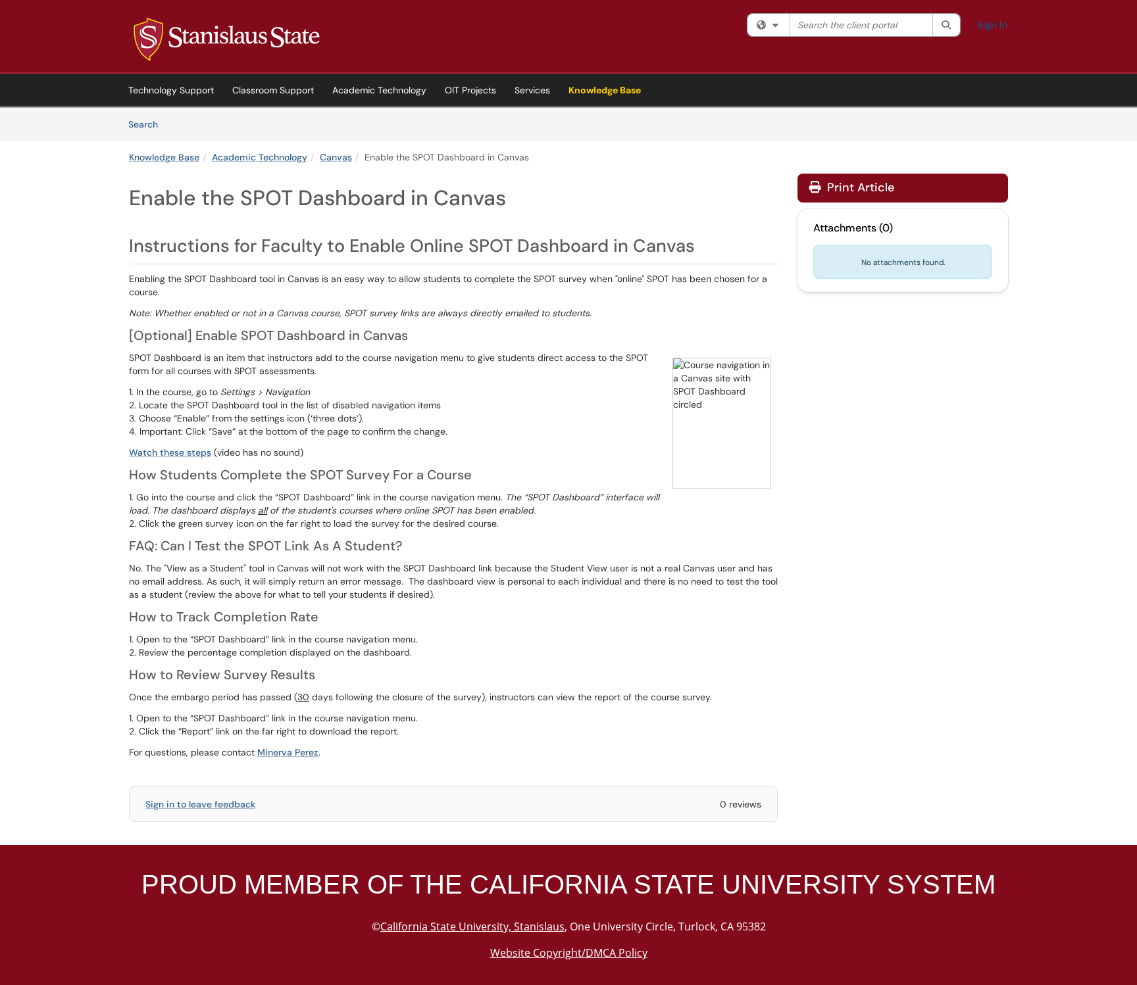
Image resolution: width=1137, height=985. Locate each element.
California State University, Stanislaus (472, 926)
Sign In (992, 25)
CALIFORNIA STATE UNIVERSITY (675, 884)
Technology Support (171, 90)
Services (532, 90)
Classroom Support (273, 90)
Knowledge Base (604, 90)
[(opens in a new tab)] (226, 39)
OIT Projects (470, 90)
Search (147, 124)
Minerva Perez (287, 752)
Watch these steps (170, 452)
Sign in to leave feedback (200, 804)
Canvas (336, 157)
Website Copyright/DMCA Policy (568, 953)
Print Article (859, 187)
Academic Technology (379, 90)
